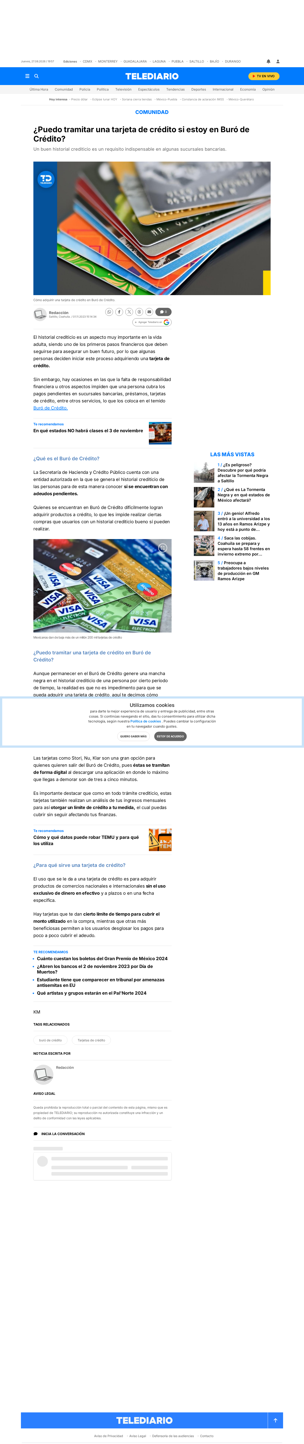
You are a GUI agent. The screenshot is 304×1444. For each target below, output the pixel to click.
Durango (233, 61)
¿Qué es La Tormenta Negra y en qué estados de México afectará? (244, 495)
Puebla (178, 61)
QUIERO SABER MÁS (133, 736)
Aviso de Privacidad (108, 1436)
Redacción (59, 312)
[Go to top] (275, 1420)
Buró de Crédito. (50, 408)
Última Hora (39, 89)
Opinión (268, 89)
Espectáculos (149, 89)
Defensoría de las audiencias (173, 1436)
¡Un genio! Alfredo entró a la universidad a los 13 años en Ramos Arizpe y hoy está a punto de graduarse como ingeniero (244, 524)
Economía (248, 89)
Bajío (214, 61)
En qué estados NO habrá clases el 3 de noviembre (88, 430)
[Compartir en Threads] (139, 312)
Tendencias (175, 89)
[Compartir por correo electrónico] (149, 312)
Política (103, 89)
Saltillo (196, 61)
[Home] (152, 76)
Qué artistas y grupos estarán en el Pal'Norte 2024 (92, 993)
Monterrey (108, 61)
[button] (152, 322)
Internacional (223, 89)
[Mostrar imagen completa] (162, 548)
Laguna (159, 61)
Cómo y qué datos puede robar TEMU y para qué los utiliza (86, 840)
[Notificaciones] (269, 61)
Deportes (198, 89)
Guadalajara (135, 61)
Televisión (123, 89)
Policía (84, 89)
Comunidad (64, 89)
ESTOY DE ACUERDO (170, 736)
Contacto (206, 1436)
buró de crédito (50, 1040)
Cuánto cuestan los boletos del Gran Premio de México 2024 (102, 958)
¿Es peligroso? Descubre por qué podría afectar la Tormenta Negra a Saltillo (243, 472)
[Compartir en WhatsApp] (109, 312)
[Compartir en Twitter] (129, 312)
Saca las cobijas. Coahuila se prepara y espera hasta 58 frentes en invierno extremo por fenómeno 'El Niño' (244, 549)
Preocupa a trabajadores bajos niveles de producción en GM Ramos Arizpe (243, 570)
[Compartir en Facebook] (119, 312)
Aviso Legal (137, 1436)
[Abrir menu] (27, 76)
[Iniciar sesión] (278, 61)
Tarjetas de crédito (91, 1040)
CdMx (87, 61)
